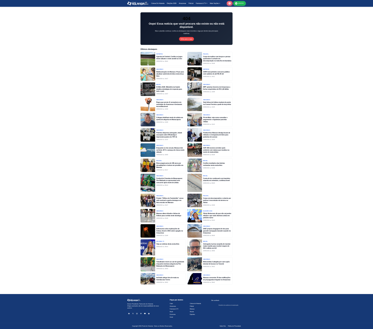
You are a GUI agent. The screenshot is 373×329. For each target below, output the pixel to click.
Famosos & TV (174, 309)
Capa (171, 303)
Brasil (171, 311)
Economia (173, 314)
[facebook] (129, 313)
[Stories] (230, 3)
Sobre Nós (223, 326)
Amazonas (173, 306)
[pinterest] (141, 313)
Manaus (192, 309)
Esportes (192, 314)
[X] (133, 313)
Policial (192, 306)
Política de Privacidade (234, 326)
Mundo (192, 311)
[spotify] (149, 313)
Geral (171, 317)
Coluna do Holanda (195, 303)
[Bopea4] (137, 3)
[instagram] (137, 313)
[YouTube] (145, 313)
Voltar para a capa (186, 39)
